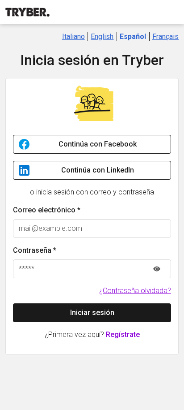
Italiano (73, 36)
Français (165, 36)
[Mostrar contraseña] (156, 268)
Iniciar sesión (92, 312)
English (102, 36)
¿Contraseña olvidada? (135, 290)
